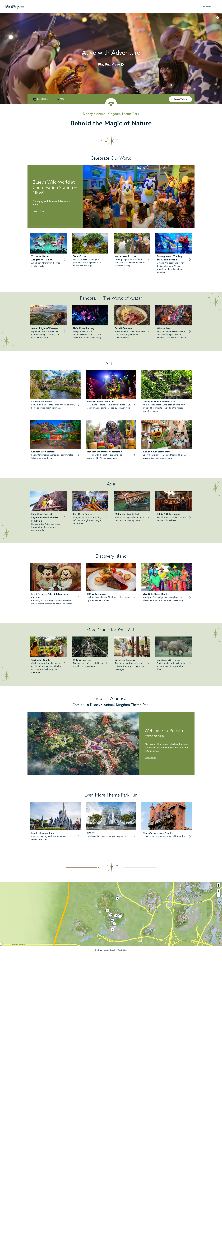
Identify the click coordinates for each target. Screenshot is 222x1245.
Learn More (38, 211)
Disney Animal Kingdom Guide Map (112, 950)
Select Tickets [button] (180, 99)
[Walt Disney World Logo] (15, 7)
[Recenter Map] (218, 885)
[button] (111, 64)
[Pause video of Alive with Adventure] (218, 17)
